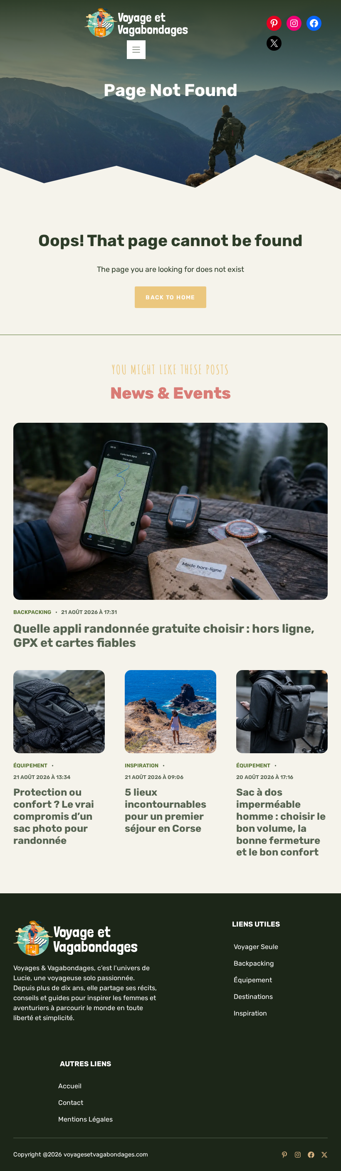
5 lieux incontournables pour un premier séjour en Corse (165, 810)
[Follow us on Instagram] (297, 1154)
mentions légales (85, 1119)
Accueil (70, 1086)
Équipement (30, 765)
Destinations (253, 997)
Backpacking (32, 612)
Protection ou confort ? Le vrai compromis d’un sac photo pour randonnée (53, 816)
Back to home (170, 297)
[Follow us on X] (324, 1154)
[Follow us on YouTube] (284, 1154)
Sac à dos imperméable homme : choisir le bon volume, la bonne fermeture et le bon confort (281, 822)
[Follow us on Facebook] (311, 1154)
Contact (70, 1103)
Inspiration (141, 765)
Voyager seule (256, 947)
